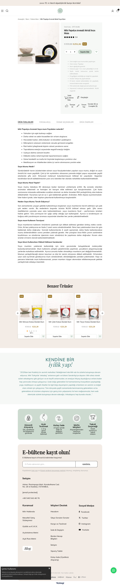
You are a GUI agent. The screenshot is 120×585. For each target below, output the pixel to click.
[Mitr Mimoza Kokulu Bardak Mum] (31, 307)
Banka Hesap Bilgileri (56, 537)
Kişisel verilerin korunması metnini (53, 470)
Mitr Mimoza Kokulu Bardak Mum (31, 322)
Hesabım (54, 511)
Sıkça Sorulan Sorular (60, 517)
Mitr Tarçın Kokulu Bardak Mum (88, 322)
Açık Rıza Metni (29, 538)
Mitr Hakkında (28, 511)
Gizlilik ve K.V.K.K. (30, 526)
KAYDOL (86, 464)
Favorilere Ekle (43, 336)
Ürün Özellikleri (25, 122)
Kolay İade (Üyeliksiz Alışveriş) (60, 558)
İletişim (54, 545)
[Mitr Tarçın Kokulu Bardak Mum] (88, 307)
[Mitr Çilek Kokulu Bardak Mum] (60, 307)
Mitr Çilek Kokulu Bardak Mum (60, 322)
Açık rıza (34, 470)
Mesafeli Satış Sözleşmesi (28, 518)
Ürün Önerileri (86, 122)
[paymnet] (60, 577)
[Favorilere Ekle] (96, 52)
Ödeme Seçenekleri (65, 122)
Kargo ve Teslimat (58, 524)
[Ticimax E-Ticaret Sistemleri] (60, 583)
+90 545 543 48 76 (31, 498)
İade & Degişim (57, 530)
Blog (27, 548)
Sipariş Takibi (56, 551)
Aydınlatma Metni (30, 532)
